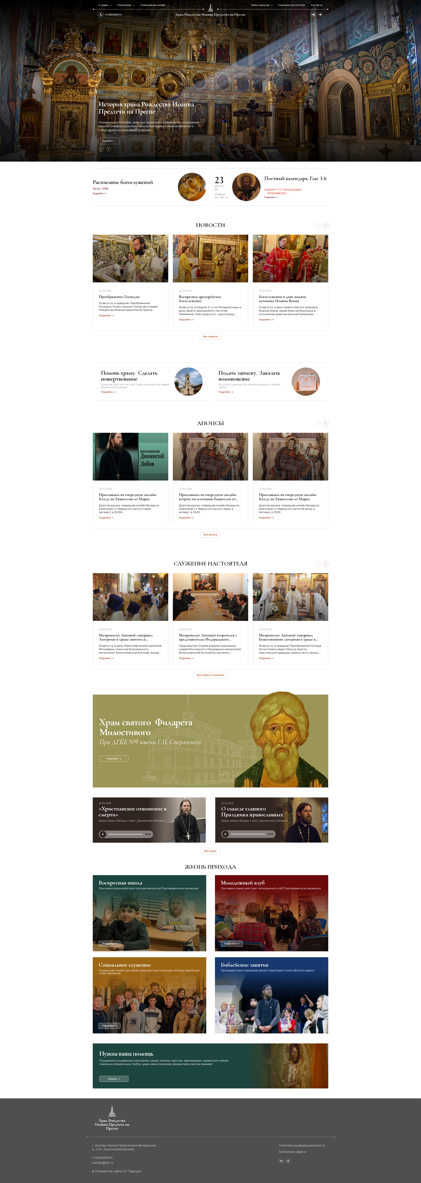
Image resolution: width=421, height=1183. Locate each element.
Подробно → (109, 141)
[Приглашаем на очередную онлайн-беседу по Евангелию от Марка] (130, 457)
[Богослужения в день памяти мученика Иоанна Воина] (290, 258)
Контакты (316, 5)
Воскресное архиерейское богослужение (200, 298)
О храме (104, 5)
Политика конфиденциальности (302, 1145)
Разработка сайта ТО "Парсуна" (118, 1171)
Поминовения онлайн (153, 5)
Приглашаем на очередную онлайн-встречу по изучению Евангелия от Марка (208, 498)
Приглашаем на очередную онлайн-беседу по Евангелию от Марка (128, 496)
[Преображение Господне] (130, 258)
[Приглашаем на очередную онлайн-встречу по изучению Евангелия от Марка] (210, 457)
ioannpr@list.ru (102, 1162)
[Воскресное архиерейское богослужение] (210, 258)
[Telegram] (320, 14)
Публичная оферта (292, 1152)
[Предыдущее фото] (101, 149)
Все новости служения (210, 675)
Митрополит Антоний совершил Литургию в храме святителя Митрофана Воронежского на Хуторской (126, 641)
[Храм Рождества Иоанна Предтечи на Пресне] (210, 7)
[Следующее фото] (108, 149)
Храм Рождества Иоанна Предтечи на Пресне (210, 15)
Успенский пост (276, 193)
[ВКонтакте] (313, 14)
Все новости (210, 336)
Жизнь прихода (260, 5)
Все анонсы (210, 534)
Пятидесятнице (292, 189)
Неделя (268, 189)
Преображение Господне (119, 296)
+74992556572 (113, 14)
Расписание (124, 5)
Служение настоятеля (291, 5)
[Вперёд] (325, 225)
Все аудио (210, 850)
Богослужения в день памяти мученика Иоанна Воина (282, 298)
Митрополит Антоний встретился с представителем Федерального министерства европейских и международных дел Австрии (208, 641)
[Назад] (318, 225)
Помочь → (114, 1078)
